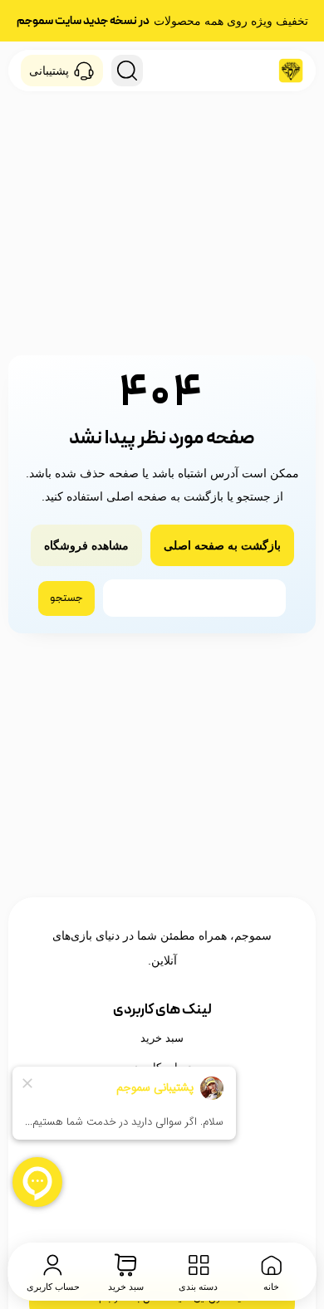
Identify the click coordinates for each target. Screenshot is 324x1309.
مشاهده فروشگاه (86, 545)
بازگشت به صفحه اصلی (222, 545)
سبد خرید (162, 1038)
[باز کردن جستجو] (127, 70)
